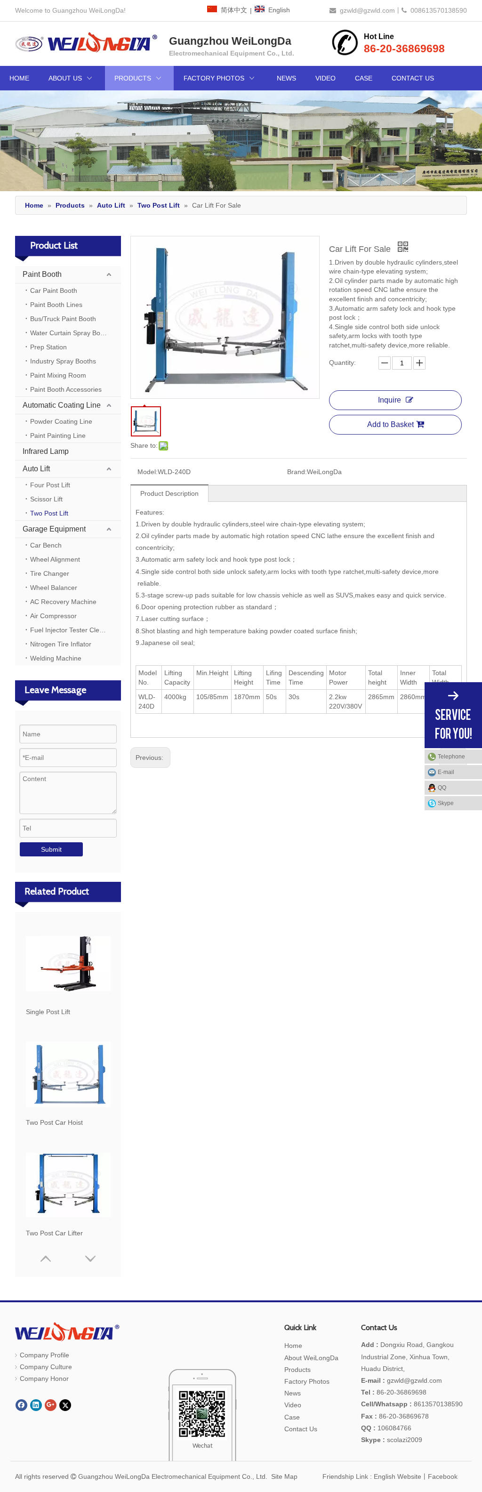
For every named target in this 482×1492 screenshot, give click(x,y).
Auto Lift (36, 469)
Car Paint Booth (53, 290)
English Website (397, 1476)
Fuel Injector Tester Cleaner (71, 630)
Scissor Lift (46, 499)
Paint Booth (42, 274)
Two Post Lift (49, 513)
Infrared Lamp (46, 451)
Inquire (389, 400)
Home (293, 1345)
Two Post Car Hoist (54, 1122)
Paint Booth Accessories (66, 389)
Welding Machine (55, 658)
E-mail (446, 772)
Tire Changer (49, 573)
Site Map (284, 1476)
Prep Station (48, 347)
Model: (147, 472)
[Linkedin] (36, 1405)
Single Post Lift (48, 1012)
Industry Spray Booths (63, 361)
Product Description (169, 493)
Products (297, 1369)
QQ (442, 787)
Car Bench (46, 545)
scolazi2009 (391, 1440)
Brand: (297, 472)
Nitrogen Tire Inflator (60, 644)
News (292, 1393)
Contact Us (300, 1429)
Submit (51, 849)
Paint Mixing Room (58, 375)
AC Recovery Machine (63, 601)
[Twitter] (65, 1405)
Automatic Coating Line (62, 405)
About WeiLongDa (311, 1358)
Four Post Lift (50, 485)
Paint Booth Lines (56, 304)
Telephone (451, 756)
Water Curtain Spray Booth (70, 333)
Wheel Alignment (55, 559)
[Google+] (50, 1405)
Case (292, 1417)
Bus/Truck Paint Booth (63, 319)
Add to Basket (390, 424)
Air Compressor (53, 616)
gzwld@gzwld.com (367, 10)
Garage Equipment (54, 529)
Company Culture (46, 1367)
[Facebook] (21, 1405)
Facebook (443, 1476)
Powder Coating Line (61, 421)
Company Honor (44, 1378)
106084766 (386, 1428)
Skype (446, 803)
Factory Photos (306, 1381)
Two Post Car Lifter (54, 1233)
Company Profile (44, 1355)
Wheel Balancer (53, 587)
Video (292, 1405)
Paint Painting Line (58, 435)
